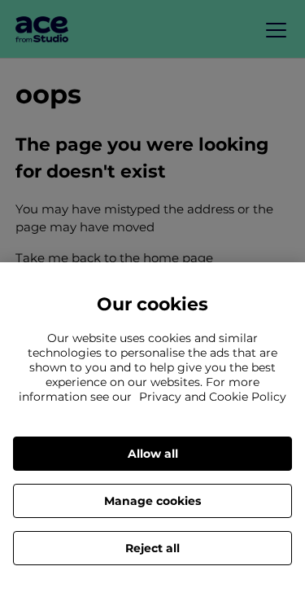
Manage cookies (152, 501)
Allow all (153, 453)
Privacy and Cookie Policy (212, 396)
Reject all (152, 548)
